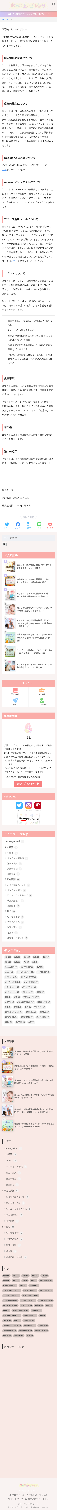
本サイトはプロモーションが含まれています (28, 14)
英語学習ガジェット (13, 1012)
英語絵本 (13, 906)
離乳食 (8, 1022)
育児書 (12, 932)
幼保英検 (9, 1002)
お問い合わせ (33, 1499)
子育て (15, 704)
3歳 (36, 957)
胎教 (28, 1007)
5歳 (8, 962)
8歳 (34, 962)
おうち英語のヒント (18, 885)
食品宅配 (20, 1022)
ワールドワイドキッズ (19, 895)
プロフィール (42, 704)
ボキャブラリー (29, 987)
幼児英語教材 (15, 900)
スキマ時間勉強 (31, 982)
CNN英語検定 (26, 967)
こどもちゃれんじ (25, 972)
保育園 (40, 992)
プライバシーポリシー (28, 1504)
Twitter (19, 810)
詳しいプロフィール (27, 783)
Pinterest (38, 810)
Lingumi (9, 972)
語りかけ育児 (43, 1017)
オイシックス (11, 977)
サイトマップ (16, 1499)
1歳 (17, 957)
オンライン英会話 (17, 858)
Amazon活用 (11, 967)
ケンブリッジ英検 (12, 982)
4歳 (46, 957)
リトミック (27, 992)
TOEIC (12, 853)
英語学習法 (14, 868)
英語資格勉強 (11, 1017)
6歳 (17, 962)
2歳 (27, 957)
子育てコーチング (31, 997)
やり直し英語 (43, 972)
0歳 (8, 957)
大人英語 (41, 694)
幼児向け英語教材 (25, 1002)
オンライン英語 (16, 890)
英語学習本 (31, 1012)
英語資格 (13, 874)
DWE (40, 967)
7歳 (26, 962)
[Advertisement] (28, 1380)
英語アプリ (39, 1007)
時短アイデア (43, 1002)
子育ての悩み (15, 922)
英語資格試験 (27, 1017)
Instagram (28, 810)
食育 (31, 1022)
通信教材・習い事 (17, 938)
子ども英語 (15, 694)
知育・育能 (13, 927)
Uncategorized (14, 841)
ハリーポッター (12, 987)
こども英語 (32, 1495)
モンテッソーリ (12, 992)
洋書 (8, 1007)
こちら (14, 261)
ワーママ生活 (15, 917)
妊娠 (17, 997)
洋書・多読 (14, 863)
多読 (8, 997)
